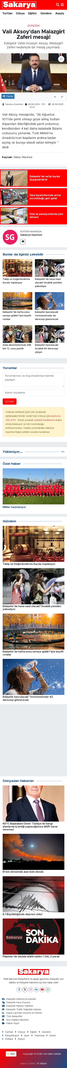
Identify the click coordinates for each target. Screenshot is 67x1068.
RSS (12, 1054)
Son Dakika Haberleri (17, 1020)
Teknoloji (39, 1035)
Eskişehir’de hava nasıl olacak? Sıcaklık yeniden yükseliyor (48, 282)
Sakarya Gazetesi (14, 104)
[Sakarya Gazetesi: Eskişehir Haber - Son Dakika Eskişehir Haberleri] (19, 5)
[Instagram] (30, 989)
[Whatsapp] (47, 989)
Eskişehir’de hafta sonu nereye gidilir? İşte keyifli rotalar (17, 315)
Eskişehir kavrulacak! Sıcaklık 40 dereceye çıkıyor (46, 348)
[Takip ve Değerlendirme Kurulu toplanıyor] (17, 267)
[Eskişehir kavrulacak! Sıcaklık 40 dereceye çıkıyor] (50, 334)
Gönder (9, 401)
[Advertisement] (33, 740)
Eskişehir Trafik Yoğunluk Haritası (23, 1009)
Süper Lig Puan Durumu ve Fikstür (24, 1013)
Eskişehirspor (12, 1035)
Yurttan (7, 13)
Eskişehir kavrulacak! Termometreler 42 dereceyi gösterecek (46, 315)
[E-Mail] (22, 241)
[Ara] (57, 5)
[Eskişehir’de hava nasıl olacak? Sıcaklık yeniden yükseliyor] (50, 267)
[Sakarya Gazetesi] (10, 237)
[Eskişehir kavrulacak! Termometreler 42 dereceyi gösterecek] (50, 300)
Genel (52, 1035)
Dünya (20, 13)
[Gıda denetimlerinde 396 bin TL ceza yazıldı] (17, 334)
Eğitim (32, 13)
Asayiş (59, 13)
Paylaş (9, 96)
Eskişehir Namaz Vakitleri (19, 1006)
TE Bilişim (41, 1063)
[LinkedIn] (36, 989)
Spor (26, 1035)
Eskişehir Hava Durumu (18, 1002)
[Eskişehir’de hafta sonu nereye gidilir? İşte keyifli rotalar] (17, 300)
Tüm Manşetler (14, 1016)
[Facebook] (19, 989)
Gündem (46, 13)
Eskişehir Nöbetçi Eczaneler (21, 999)
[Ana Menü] (62, 5)
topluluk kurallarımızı (45, 420)
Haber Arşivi (12, 1023)
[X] (24, 989)
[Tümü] (62, 451)
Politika (9, 1039)
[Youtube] (42, 989)
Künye (21, 1039)
